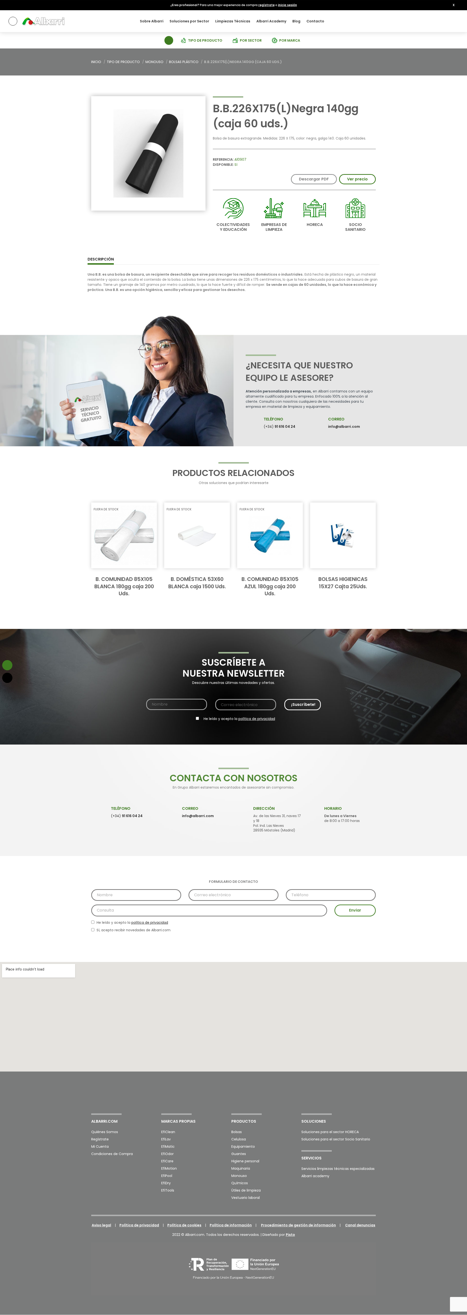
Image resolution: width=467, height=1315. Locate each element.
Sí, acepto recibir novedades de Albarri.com (133, 930)
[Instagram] (360, 1095)
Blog (296, 21)
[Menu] (13, 21)
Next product (372, 62)
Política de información (231, 1225)
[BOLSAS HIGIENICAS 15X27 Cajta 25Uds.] (343, 535)
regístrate (266, 5)
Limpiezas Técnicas (232, 21)
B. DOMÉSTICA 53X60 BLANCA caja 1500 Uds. (197, 583)
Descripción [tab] (101, 259)
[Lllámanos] (7, 678)
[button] (453, 5)
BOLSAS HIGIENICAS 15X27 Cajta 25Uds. (343, 583)
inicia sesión (287, 5)
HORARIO (333, 808)
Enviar (355, 910)
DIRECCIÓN (264, 808)
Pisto (290, 1234)
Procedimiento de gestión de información (298, 1225)
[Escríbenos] (7, 665)
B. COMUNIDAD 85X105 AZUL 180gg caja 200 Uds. (270, 586)
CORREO (336, 419)
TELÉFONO (273, 419)
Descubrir (126, 573)
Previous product (360, 62)
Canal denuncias (360, 1225)
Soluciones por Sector (189, 21)
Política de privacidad (139, 1225)
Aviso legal (101, 1225)
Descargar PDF (314, 179)
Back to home (366, 62)
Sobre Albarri (151, 21)
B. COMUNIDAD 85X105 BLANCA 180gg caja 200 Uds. (124, 586)
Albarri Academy (271, 21)
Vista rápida (144, 511)
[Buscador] (168, 40)
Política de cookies (184, 1225)
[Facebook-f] (347, 1095)
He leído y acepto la (239, 718)
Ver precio (357, 179)
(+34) (279, 426)
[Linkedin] (373, 1095)
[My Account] (452, 21)
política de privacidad (256, 718)
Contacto (315, 21)
